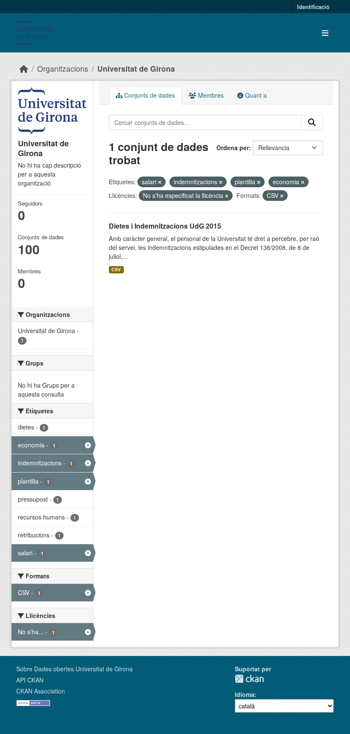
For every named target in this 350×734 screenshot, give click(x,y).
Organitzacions (62, 68)
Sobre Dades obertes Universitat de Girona (74, 668)
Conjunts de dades (148, 95)
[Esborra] (159, 182)
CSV (116, 269)
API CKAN (30, 680)
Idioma (244, 694)
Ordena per (232, 147)
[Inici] (24, 68)
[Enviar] (312, 122)
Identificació (313, 7)
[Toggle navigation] (325, 33)
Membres (210, 95)
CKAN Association (40, 691)
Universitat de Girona (136, 68)
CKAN (249, 678)
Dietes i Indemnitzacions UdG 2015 (165, 226)
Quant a (255, 95)
